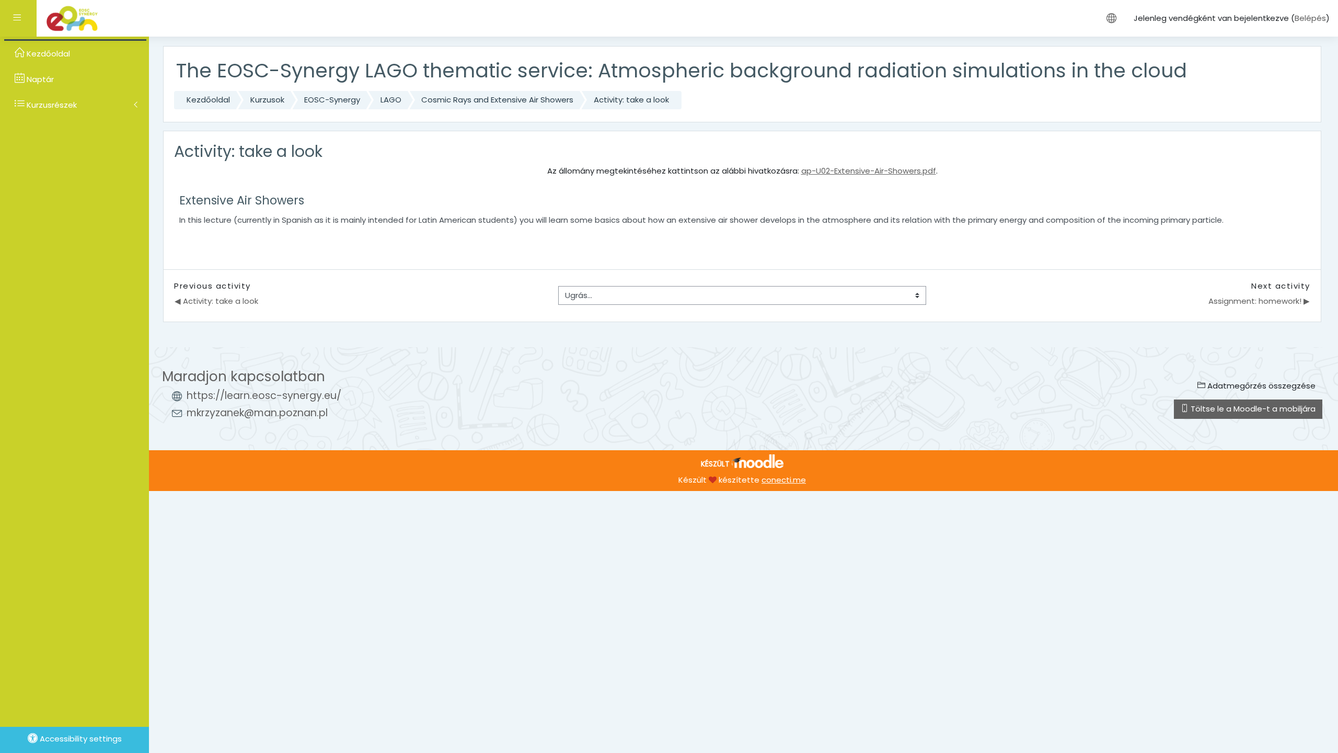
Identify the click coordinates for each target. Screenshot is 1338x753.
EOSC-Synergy (332, 99)
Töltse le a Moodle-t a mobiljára (1252, 408)
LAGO (390, 99)
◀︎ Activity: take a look (216, 300)
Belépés (1310, 18)
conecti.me (784, 479)
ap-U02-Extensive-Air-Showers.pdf (868, 170)
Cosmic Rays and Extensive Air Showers (497, 99)
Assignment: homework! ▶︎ (1259, 300)
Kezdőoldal (208, 99)
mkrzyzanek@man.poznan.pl (257, 413)
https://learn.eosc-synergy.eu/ (264, 396)
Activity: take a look (631, 99)
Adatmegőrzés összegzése (1260, 385)
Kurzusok (267, 99)
